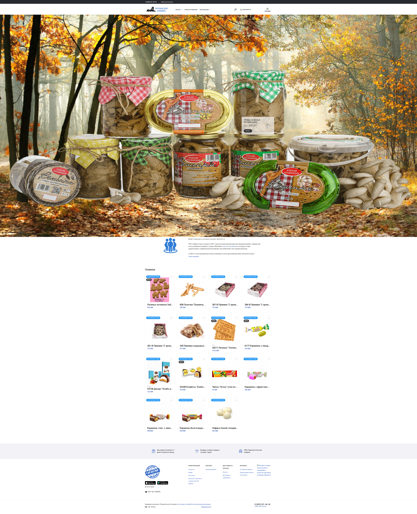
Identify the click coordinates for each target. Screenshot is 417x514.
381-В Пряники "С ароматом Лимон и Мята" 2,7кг (160, 346)
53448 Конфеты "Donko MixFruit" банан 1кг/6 (193, 387)
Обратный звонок (167, 2)
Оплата (225, 472)
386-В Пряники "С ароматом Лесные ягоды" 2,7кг (258, 304)
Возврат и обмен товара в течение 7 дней (209, 451)
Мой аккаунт (246, 9)
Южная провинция (191, 9)
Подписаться (206, 507)
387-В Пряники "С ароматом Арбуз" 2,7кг (225, 304)
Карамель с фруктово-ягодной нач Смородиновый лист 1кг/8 (258, 387)
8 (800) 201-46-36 (151, 2)
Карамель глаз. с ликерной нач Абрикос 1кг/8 (160, 428)
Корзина (267, 11)
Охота (225, 246)
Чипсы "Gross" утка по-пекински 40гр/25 (225, 387)
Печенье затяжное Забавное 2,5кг (160, 304)
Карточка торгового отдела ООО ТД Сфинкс (195, 481)
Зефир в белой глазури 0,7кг (225, 428)
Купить (245, 129)
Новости (191, 469)
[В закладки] (171, 277)
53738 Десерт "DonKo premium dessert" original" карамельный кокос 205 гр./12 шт (160, 389)
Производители (211, 469)
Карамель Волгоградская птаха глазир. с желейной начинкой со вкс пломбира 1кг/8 (193, 428)
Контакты (191, 475)
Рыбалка (233, 246)
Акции (190, 472)
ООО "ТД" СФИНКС (154, 492)
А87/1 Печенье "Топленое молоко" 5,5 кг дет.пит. (225, 348)
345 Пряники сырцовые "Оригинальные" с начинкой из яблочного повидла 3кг (193, 346)
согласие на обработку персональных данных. (194, 504)
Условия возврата (246, 469)
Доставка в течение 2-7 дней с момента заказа (165, 451)
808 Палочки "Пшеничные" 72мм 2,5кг (193, 304)
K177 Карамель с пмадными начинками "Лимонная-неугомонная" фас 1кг (258, 346)
